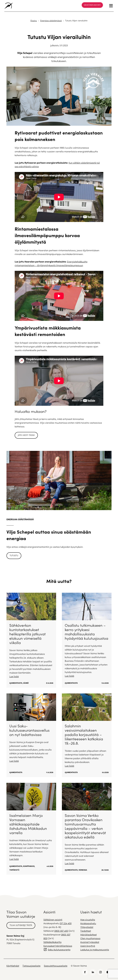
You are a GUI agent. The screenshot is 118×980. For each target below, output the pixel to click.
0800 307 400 (61, 930)
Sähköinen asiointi (92, 5)
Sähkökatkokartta (52, 942)
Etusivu (34, 20)
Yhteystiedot (86, 927)
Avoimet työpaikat (89, 942)
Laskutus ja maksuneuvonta (94, 949)
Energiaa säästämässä (51, 20)
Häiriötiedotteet (88, 934)
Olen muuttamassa (90, 938)
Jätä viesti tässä (26, 435)
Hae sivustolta (87, 919)
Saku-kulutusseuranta (59, 949)
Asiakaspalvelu (88, 923)
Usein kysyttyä (87, 945)
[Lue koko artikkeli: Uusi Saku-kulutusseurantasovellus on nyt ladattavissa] (31, 735)
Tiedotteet (85, 930)
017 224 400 (66, 923)
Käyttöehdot (12, 965)
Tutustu (14, 555)
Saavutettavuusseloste (55, 965)
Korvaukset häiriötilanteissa (57, 945)
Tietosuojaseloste (31, 965)
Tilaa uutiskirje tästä (21, 925)
